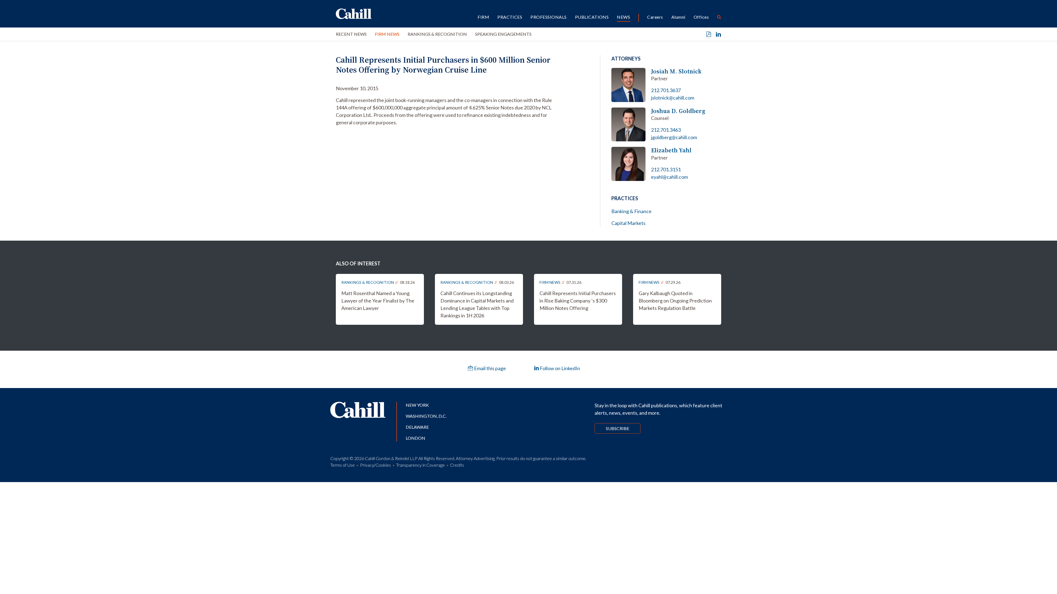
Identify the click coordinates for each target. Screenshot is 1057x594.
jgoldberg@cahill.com (674, 137)
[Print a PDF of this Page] (709, 34)
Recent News (351, 34)
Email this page (489, 368)
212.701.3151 (666, 169)
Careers (655, 17)
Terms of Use (342, 465)
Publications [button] (592, 17)
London (415, 438)
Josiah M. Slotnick (676, 71)
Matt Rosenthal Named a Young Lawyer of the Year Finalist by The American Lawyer (377, 300)
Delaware (417, 427)
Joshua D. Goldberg (678, 111)
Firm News (387, 34)
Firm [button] (483, 17)
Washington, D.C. (426, 416)
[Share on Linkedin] (718, 34)
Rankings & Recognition (437, 34)
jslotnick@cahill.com (672, 98)
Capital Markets (628, 223)
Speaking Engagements (503, 34)
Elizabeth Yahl (671, 150)
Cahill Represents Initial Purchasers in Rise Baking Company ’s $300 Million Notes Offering (578, 300)
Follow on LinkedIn (559, 368)
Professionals (548, 17)
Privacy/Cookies (375, 465)
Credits (457, 465)
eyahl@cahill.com (669, 177)
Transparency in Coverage (420, 465)
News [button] (623, 17)
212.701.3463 (666, 130)
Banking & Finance (631, 211)
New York (417, 405)
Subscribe (617, 428)
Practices (509, 17)
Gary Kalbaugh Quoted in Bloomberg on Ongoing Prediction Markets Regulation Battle (675, 300)
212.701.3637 (666, 90)
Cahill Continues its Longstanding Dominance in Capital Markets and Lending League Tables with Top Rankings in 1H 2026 (477, 304)
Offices (701, 17)
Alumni (678, 17)
